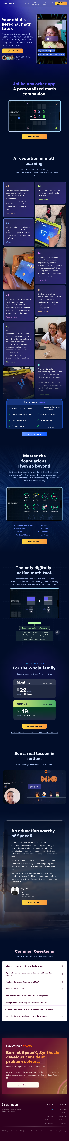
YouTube (63, 1123)
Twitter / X (62, 1116)
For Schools (49, 1123)
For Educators (35, 3)
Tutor (20, 3)
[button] (57, 632)
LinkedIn (63, 1113)
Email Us (63, 1109)
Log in (52, 3)
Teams (26, 3)
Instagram (62, 1120)
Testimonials (49, 1120)
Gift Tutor (45, 3)
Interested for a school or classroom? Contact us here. (34, 732)
